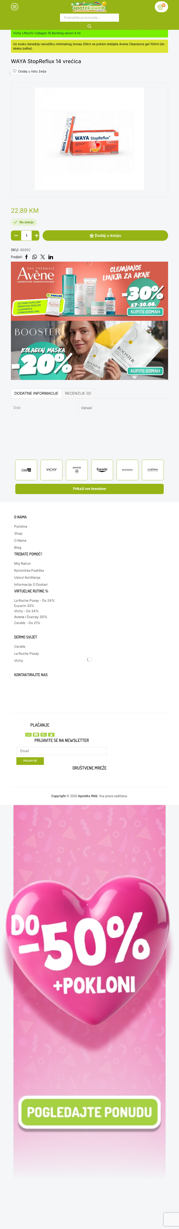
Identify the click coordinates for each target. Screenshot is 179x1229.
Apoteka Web (87, 796)
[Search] (89, 26)
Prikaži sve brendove (89, 489)
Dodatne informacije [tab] (36, 393)
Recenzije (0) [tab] (78, 393)
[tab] (36, 393)
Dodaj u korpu (108, 235)
